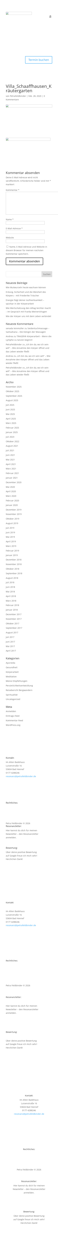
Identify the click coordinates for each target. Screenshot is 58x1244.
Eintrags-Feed (12, 715)
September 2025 (14, 395)
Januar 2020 (12, 505)
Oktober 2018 (12, 568)
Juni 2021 (10, 455)
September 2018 (14, 573)
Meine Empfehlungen (16, 681)
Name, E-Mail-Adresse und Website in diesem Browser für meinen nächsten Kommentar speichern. (26, 250)
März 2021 (11, 468)
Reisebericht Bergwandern (19, 690)
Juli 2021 (10, 450)
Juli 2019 (10, 527)
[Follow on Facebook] (8, 30)
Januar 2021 (12, 477)
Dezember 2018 (13, 559)
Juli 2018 (10, 582)
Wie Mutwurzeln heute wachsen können (26, 287)
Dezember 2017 (13, 614)
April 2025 (11, 418)
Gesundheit (11, 667)
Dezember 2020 (13, 482)
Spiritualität (12, 694)
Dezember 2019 (13, 509)
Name (10, 219)
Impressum (11, 807)
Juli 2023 (10, 436)
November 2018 (14, 564)
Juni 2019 (10, 532)
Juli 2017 (10, 637)
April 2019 (11, 541)
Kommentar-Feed (14, 720)
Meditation (11, 676)
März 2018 (11, 600)
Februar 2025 (12, 427)
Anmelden (11, 711)
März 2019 (11, 546)
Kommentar (12, 190)
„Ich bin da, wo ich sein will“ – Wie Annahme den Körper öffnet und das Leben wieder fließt (27, 348)
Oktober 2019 (12, 518)
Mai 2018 (10, 591)
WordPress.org (13, 725)
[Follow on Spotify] (8, 42)
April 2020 (11, 491)
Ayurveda (10, 662)
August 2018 (12, 578)
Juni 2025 (10, 409)
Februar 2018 (12, 605)
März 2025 (11, 423)
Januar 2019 (12, 555)
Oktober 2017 (12, 623)
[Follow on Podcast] (8, 48)
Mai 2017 (10, 646)
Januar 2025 (12, 432)
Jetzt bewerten (19, 865)
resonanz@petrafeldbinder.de (21, 776)
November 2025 (14, 386)
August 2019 (12, 523)
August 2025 (12, 400)
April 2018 (11, 596)
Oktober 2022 (12, 441)
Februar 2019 (12, 550)
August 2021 (12, 445)
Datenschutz (12, 810)
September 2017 (14, 628)
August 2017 (12, 632)
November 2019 (14, 514)
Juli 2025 (10, 404)
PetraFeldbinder (18, 96)
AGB (8, 814)
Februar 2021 (12, 473)
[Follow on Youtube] (8, 36)
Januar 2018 (12, 609)
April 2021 (11, 464)
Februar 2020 (12, 500)
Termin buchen (38, 60)
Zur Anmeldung (19, 843)
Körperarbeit (12, 672)
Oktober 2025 (12, 391)
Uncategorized (13, 699)
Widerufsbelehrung (15, 817)
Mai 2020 (10, 487)
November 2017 (14, 618)
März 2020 (11, 496)
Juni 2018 (10, 587)
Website (10, 237)
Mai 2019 (10, 536)
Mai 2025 (10, 414)
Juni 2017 (10, 641)
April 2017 (11, 650)
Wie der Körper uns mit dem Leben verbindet (28, 316)
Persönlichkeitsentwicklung (19, 685)
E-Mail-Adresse (14, 228)
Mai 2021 (10, 459)
